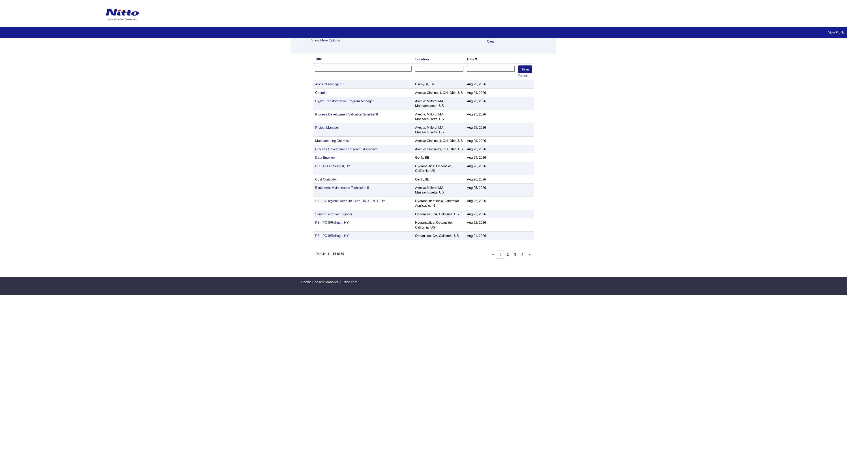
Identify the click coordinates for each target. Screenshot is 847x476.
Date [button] (471, 59)
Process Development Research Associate (346, 149)
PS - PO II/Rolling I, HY (332, 222)
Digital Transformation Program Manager (344, 101)
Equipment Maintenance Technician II (342, 188)
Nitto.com (350, 282)
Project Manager (327, 127)
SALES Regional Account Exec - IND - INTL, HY (350, 201)
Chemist (321, 93)
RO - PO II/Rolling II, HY (332, 166)
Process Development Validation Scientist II (346, 114)
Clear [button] (491, 41)
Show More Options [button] (325, 40)
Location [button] (422, 59)
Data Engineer (325, 157)
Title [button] (318, 59)
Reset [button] (522, 76)
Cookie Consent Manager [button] (319, 282)
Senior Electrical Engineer (333, 214)
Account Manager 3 (329, 84)
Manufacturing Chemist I (332, 141)
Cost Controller (326, 179)
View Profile (836, 32)
